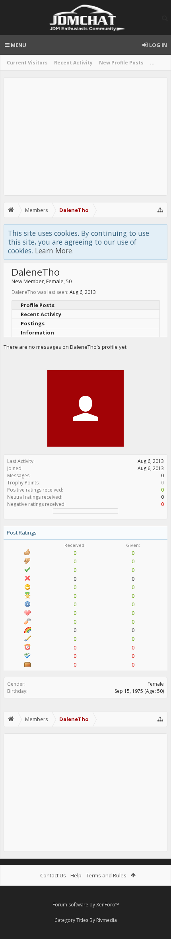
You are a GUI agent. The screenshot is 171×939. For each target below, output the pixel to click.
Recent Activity (73, 62)
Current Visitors (27, 62)
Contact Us (53, 875)
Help (76, 875)
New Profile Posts (121, 62)
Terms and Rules (106, 875)
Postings (33, 323)
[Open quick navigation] (160, 210)
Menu (18, 45)
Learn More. (54, 250)
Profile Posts (37, 305)
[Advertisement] (85, 136)
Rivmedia (106, 920)
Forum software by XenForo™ (85, 904)
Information (37, 332)
